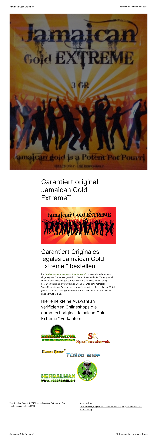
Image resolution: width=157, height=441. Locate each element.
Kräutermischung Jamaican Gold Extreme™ (65, 274)
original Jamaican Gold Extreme (107, 406)
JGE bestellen (86, 406)
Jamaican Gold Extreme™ (22, 7)
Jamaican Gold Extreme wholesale (132, 7)
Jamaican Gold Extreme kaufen (51, 403)
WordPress (142, 434)
